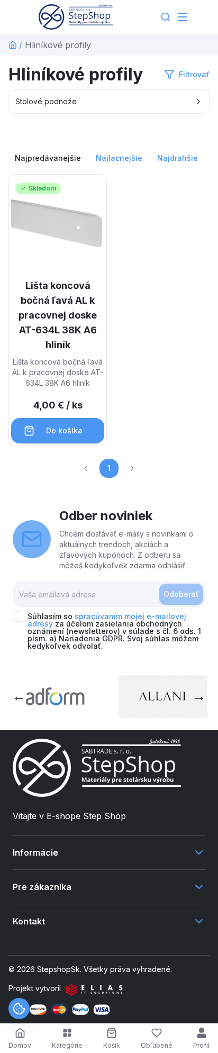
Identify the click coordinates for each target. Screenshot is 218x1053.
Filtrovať (194, 74)
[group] (109, 158)
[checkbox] (18, 616)
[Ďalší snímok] (199, 698)
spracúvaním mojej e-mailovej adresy (107, 620)
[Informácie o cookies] (19, 1008)
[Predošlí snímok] (19, 698)
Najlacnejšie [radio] (119, 157)
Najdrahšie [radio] (177, 157)
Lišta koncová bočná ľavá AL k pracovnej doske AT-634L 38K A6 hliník (58, 315)
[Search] (165, 17)
